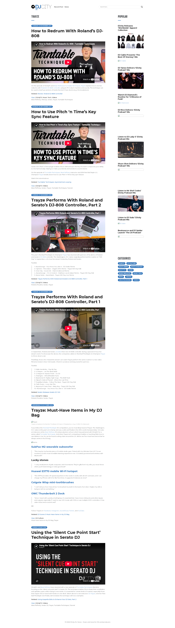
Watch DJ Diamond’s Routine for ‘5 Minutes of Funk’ (129, 97)
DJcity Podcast (137, 266)
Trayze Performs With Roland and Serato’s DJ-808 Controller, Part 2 (67, 202)
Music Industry (124, 273)
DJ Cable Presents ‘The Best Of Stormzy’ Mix (129, 56)
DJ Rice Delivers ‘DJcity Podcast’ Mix (129, 111)
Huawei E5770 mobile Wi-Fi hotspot (54, 471)
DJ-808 (43, 257)
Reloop (44, 100)
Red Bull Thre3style (49, 428)
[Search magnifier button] (142, 6)
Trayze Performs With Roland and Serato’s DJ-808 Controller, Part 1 (62, 279)
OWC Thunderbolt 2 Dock (48, 493)
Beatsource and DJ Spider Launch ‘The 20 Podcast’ (130, 231)
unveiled (58, 352)
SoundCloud (64, 511)
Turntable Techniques (72, 86)
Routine (40, 285)
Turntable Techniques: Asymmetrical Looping (54, 182)
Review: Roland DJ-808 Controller (50, 94)
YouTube (81, 511)
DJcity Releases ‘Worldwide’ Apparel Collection (127, 28)
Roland (33, 285)
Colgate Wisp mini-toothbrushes (52, 482)
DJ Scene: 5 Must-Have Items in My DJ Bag (53, 514)
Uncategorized (125, 280)
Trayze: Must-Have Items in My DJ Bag (66, 413)
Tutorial (70, 188)
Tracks (128, 276)
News (67, 7)
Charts (121, 263)
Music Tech (47, 97)
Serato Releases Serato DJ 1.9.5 (49, 392)
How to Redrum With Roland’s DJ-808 (67, 33)
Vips (33, 97)
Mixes (131, 270)
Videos (54, 97)
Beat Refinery (59, 86)
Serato (50, 100)
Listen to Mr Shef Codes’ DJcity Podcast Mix (129, 192)
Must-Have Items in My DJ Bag (42, 520)
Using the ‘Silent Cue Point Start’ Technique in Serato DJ (65, 535)
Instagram (55, 511)
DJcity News (123, 266)
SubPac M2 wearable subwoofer (52, 446)
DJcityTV (39, 97)
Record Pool (58, 7)
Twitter (71, 511)
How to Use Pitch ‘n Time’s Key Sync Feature (63, 114)
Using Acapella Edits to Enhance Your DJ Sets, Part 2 (57, 599)
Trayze (83, 86)
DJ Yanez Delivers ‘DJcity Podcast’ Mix (130, 69)
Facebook (47, 511)
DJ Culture (40, 518)
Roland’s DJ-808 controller (50, 88)
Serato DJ (45, 605)
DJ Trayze (91, 593)
